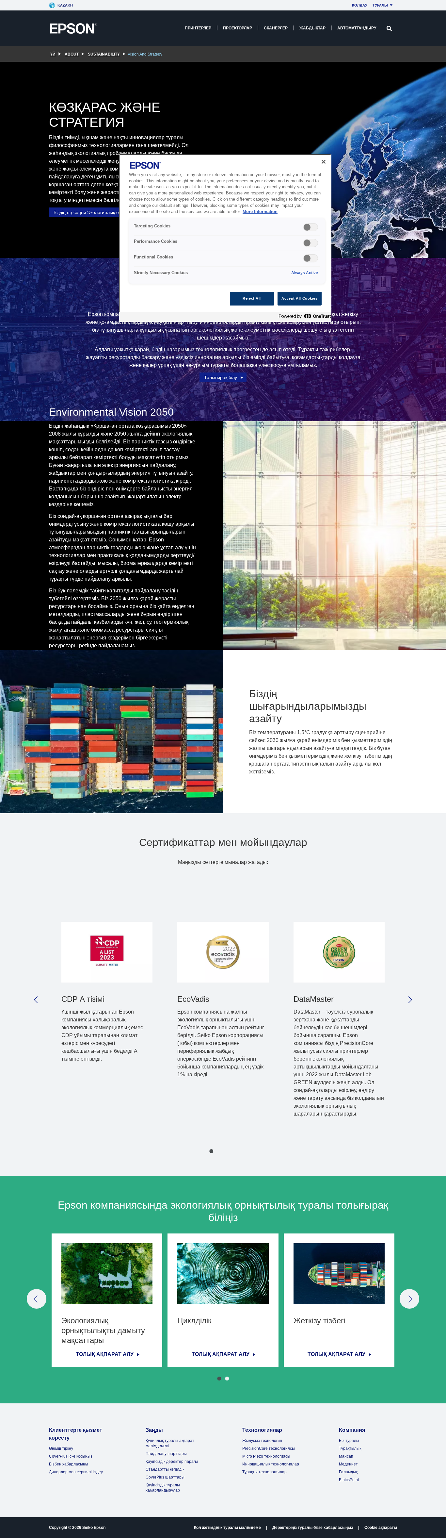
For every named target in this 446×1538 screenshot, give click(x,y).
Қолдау (359, 5)
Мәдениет (348, 1464)
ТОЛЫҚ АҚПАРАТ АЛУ (105, 1354)
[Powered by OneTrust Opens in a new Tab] (303, 318)
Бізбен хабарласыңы (68, 1464)
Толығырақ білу (220, 377)
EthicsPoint (349, 1480)
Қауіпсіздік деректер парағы (172, 1461)
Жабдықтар (312, 28)
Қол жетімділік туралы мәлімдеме (227, 1527)
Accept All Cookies (299, 298)
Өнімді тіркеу (61, 1448)
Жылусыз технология (262, 1440)
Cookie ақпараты (380, 1527)
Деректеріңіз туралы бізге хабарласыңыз (312, 1527)
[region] (225, 238)
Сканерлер (276, 28)
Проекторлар (237, 28)
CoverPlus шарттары (165, 1477)
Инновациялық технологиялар (270, 1464)
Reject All (252, 298)
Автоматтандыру (356, 28)
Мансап (346, 1456)
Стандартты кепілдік (165, 1469)
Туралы (380, 5)
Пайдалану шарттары (166, 1453)
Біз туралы (349, 1440)
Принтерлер (198, 28)
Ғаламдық (348, 1472)
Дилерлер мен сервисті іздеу (76, 1472)
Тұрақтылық (350, 1448)
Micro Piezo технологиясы (266, 1456)
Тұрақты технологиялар (264, 1472)
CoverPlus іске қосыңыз (70, 1456)
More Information (260, 211)
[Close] (323, 162)
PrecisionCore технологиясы (268, 1448)
